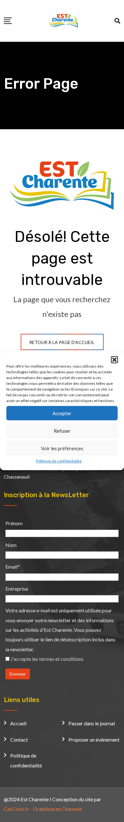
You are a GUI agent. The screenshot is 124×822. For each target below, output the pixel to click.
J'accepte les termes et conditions (47, 659)
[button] (114, 359)
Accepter (62, 413)
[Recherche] (117, 20)
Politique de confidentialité (59, 461)
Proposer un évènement (94, 739)
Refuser (62, 431)
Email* (12, 567)
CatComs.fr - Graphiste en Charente (43, 809)
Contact (19, 739)
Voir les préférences (62, 448)
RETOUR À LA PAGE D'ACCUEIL (61, 342)
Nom (11, 545)
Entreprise (16, 589)
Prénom (14, 523)
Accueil (18, 723)
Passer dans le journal (91, 723)
